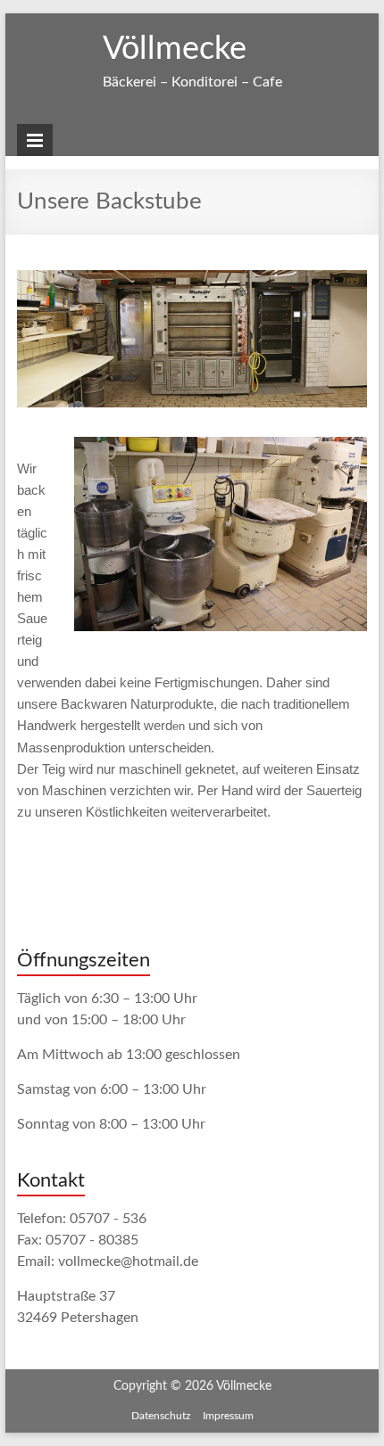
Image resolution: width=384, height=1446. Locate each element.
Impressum (228, 1415)
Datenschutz (160, 1415)
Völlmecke (174, 49)
